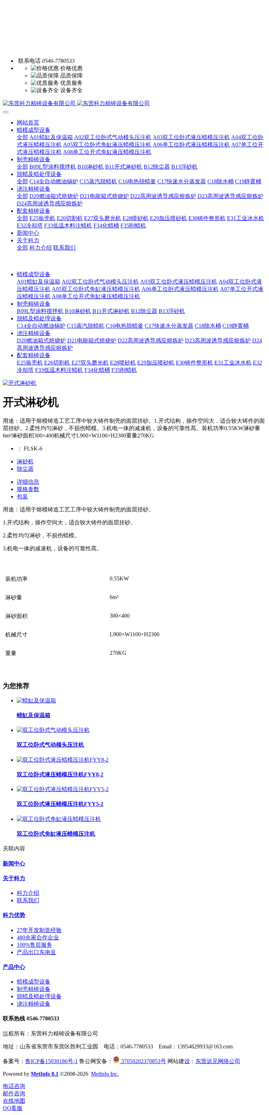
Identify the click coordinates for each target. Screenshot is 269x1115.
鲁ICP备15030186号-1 (51, 1061)
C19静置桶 (235, 326)
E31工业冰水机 (232, 363)
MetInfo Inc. (105, 1074)
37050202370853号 (143, 1061)
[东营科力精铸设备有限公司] (134, 103)
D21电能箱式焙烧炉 (91, 341)
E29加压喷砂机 (155, 363)
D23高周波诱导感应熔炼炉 (218, 341)
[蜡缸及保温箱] (36, 700)
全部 (22, 137)
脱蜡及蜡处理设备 (39, 318)
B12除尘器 (144, 311)
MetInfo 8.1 (44, 1074)
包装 (22, 496)
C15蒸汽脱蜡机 (85, 326)
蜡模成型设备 (33, 274)
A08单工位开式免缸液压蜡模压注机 (96, 296)
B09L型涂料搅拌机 (40, 311)
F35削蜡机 (124, 370)
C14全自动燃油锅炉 (41, 326)
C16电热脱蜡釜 (124, 326)
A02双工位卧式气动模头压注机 (100, 282)
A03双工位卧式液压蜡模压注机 (178, 282)
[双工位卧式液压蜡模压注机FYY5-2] (63, 789)
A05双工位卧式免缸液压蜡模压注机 (96, 289)
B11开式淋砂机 (111, 311)
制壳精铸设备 (33, 304)
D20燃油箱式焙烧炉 (41, 341)
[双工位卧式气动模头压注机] (53, 730)
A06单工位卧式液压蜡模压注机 (180, 289)
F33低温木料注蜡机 (59, 370)
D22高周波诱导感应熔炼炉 (151, 341)
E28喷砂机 (123, 363)
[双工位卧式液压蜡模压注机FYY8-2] (63, 760)
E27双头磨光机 (90, 363)
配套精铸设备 (33, 355)
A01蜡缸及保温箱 (38, 282)
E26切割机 (57, 363)
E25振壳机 (30, 363)
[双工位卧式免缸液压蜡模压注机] (59, 819)
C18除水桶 (208, 326)
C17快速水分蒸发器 (169, 326)
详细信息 (28, 482)
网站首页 (28, 122)
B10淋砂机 (78, 311)
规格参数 (28, 489)
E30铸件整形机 (194, 363)
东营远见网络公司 (217, 1061)
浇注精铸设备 (33, 333)
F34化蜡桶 (97, 370)
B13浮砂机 (172, 311)
